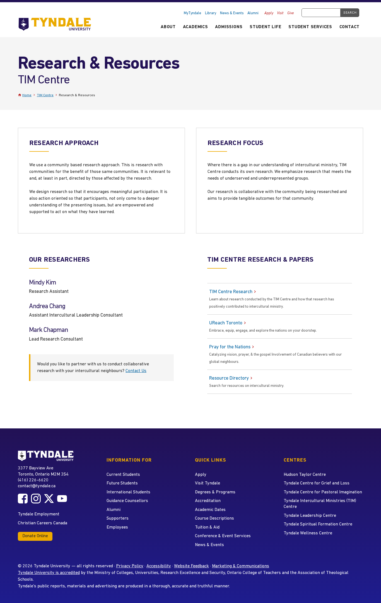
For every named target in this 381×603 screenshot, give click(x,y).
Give (290, 13)
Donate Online (35, 536)
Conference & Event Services (223, 536)
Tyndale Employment (38, 514)
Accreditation (208, 501)
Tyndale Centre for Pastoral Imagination (323, 492)
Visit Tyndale (207, 483)
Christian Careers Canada (42, 523)
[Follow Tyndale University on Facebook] (23, 498)
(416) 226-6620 (33, 480)
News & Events (232, 13)
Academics (195, 27)
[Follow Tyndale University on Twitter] (49, 498)
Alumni (253, 13)
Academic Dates (210, 510)
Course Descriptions (214, 518)
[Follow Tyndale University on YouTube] (62, 498)
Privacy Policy (129, 566)
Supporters (118, 518)
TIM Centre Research (230, 292)
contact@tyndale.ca (37, 486)
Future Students (122, 483)
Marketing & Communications (240, 566)
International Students (128, 492)
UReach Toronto (225, 323)
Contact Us (136, 371)
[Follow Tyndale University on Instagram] (36, 498)
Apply (268, 13)
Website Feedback (191, 566)
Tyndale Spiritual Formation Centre (318, 524)
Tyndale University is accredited (49, 573)
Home (27, 95)
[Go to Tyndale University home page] (46, 456)
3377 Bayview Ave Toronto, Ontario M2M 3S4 (43, 471)
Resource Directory (229, 378)
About (168, 27)
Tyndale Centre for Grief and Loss (316, 483)
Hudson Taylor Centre (305, 474)
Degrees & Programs (215, 492)
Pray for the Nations (229, 347)
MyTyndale (192, 13)
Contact (349, 27)
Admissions (228, 27)
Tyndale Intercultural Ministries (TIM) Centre (320, 504)
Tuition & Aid (207, 527)
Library (210, 13)
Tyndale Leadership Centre (310, 515)
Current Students (123, 474)
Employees (117, 527)
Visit (280, 13)
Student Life (265, 27)
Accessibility (158, 566)
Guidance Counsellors (127, 501)
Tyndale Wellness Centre (308, 533)
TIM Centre (45, 95)
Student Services (310, 27)
